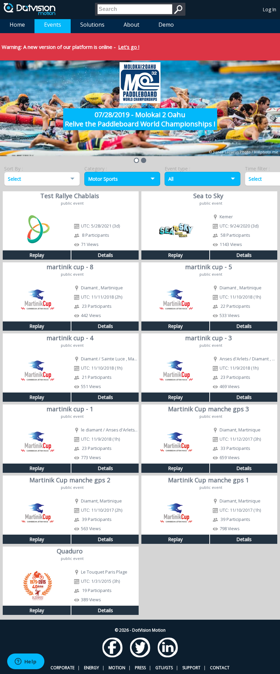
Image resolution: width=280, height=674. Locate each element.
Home (17, 24)
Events (52, 24)
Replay (36, 255)
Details (105, 255)
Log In (269, 9)
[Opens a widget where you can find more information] (25, 662)
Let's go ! (128, 46)
